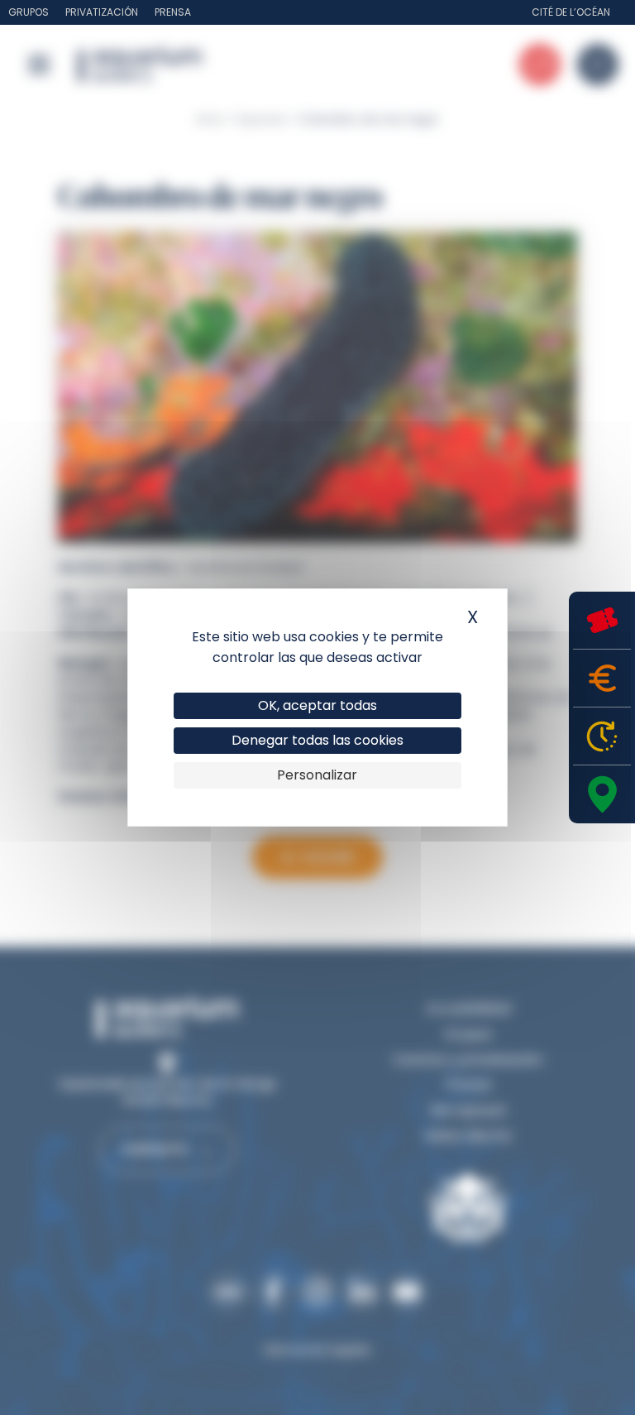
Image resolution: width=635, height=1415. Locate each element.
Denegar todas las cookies (317, 740)
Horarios (602, 736)
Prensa (173, 12)
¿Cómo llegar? (602, 794)
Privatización (101, 12)
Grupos (28, 12)
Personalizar (317, 774)
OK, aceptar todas (317, 705)
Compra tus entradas (602, 620)
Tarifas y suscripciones (602, 678)
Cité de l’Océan (571, 12)
